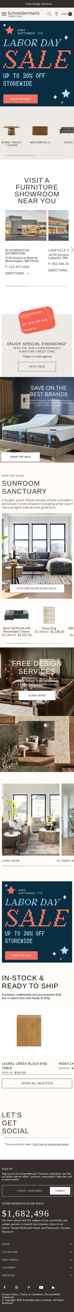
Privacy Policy (10, 1294)
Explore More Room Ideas (37, 588)
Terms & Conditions (32, 1294)
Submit (60, 1190)
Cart (66, 14)
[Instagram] (16, 1287)
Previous (3, 7)
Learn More (37, 695)
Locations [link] (10, 1251)
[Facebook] (4, 1287)
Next (70, 7)
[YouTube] (41, 1287)
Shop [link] (6, 1244)
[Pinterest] (28, 1287)
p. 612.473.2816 (17, 267)
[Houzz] (53, 1287)
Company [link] (9, 1267)
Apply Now (37, 366)
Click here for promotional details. (51, 1144)
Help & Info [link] (10, 1259)
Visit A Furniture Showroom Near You (37, 190)
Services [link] (8, 1275)
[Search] (49, 13)
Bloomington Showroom (17, 252)
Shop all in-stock (37, 1083)
